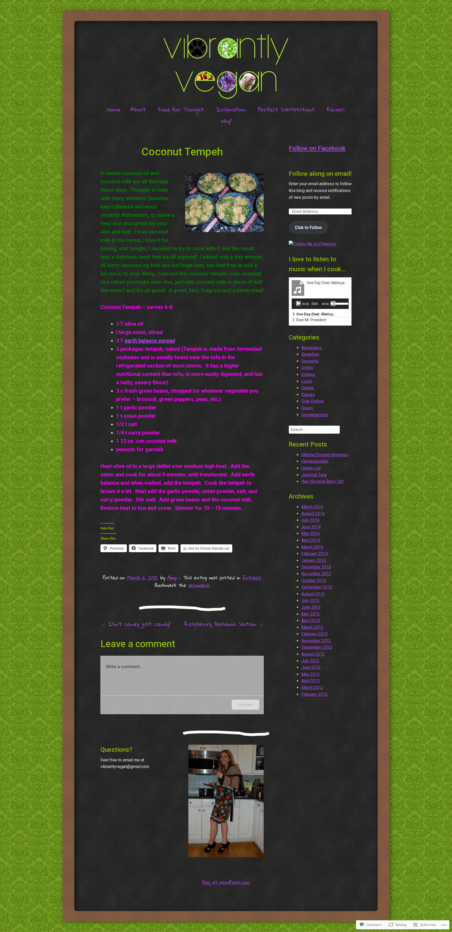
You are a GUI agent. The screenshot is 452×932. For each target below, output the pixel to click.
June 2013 (311, 607)
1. (314, 314)
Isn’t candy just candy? (135, 624)
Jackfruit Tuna (314, 474)
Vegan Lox (311, 468)
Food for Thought (181, 109)
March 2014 (312, 547)
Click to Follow (308, 227)
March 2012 (312, 687)
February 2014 (314, 553)
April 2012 (310, 680)
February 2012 (314, 694)
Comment (245, 704)
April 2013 (310, 620)
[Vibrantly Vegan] (226, 64)
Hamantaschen (314, 461)
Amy (172, 577)
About (138, 109)
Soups (307, 407)
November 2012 (316, 640)
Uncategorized (314, 414)
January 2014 (313, 560)
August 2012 (313, 654)
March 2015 (312, 506)
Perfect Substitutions (286, 109)
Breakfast (310, 354)
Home (114, 109)
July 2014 (310, 520)
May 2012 (310, 674)
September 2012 (316, 647)
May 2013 (310, 614)
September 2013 (316, 587)
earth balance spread (150, 340)
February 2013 (314, 633)
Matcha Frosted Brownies (324, 454)
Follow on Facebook (317, 148)
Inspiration (231, 109)
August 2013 (313, 593)
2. (309, 320)
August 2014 (313, 513)
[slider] (340, 303)
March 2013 (312, 627)
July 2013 (310, 600)
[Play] (298, 303)
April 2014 (310, 540)
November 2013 (316, 573)
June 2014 (311, 526)
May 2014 (310, 533)
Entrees (251, 577)
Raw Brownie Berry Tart (322, 481)
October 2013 (313, 580)
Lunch (306, 381)
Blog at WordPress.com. (226, 882)
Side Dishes (312, 401)
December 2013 (316, 566)
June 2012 (311, 667)
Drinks (307, 367)
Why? (226, 121)
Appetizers (311, 347)
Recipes (336, 109)
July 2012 (310, 660)
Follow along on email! (320, 173)
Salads (307, 387)
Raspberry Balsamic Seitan (224, 624)
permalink (198, 585)
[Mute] (333, 303)
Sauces (308, 394)
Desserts (310, 361)
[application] (320, 303)
